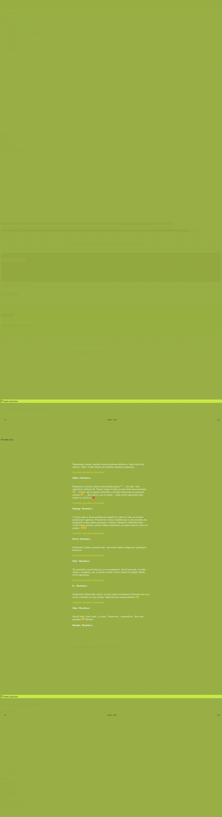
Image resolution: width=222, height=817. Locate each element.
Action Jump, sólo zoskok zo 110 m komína (88, 472)
